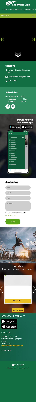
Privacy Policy (10, 215)
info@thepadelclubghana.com (19, 76)
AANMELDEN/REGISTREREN (12, 9)
